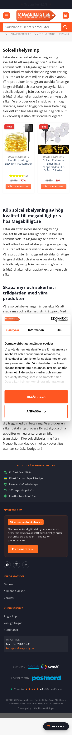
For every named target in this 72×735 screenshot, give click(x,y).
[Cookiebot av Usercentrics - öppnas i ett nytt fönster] (51, 319)
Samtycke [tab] (13, 329)
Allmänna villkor (14, 591)
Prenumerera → (23, 549)
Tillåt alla (36, 396)
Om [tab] (59, 329)
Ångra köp (10, 616)
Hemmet (36, 34)
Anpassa (33, 411)
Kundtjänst (11, 630)
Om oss (8, 584)
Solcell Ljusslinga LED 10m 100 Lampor (18, 162)
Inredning (49, 34)
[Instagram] (16, 564)
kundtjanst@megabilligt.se (20, 648)
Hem (5, 34)
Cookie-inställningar (44, 708)
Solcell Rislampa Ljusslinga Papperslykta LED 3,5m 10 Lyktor (53, 165)
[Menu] (6, 15)
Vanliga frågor (13, 623)
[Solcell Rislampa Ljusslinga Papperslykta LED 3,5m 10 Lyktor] (53, 138)
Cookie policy (24, 708)
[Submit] (65, 27)
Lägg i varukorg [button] (18, 186)
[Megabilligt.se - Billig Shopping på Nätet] (36, 15)
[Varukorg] (66, 15)
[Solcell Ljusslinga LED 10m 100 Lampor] (18, 138)
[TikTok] (25, 564)
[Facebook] (7, 564)
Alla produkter (20, 34)
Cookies (9, 598)
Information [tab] (36, 329)
